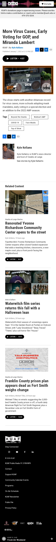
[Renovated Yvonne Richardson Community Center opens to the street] (26, 202)
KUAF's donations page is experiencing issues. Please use (26, 10)
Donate (47, 4)
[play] (4, 538)
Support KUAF (11, 474)
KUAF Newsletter (12, 497)
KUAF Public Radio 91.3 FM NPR (18, 463)
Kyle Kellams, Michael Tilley (15, 396)
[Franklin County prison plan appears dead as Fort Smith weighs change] (26, 360)
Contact (8, 469)
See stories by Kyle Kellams (30, 160)
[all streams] (52, 539)
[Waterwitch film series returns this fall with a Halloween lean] (26, 282)
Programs (9, 486)
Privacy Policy (10, 508)
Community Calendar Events (17, 480)
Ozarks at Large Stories (14, 219)
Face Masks (31, 123)
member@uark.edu (44, 13)
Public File (9, 502)
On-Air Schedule (12, 491)
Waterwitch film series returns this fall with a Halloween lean (22, 308)
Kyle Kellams (17, 47)
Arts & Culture (10, 300)
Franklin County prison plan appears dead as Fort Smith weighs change (26, 385)
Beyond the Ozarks (19, 117)
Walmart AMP (39, 117)
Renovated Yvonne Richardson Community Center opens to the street (25, 228)
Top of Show (16, 128)
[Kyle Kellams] (8, 151)
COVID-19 (15, 123)
